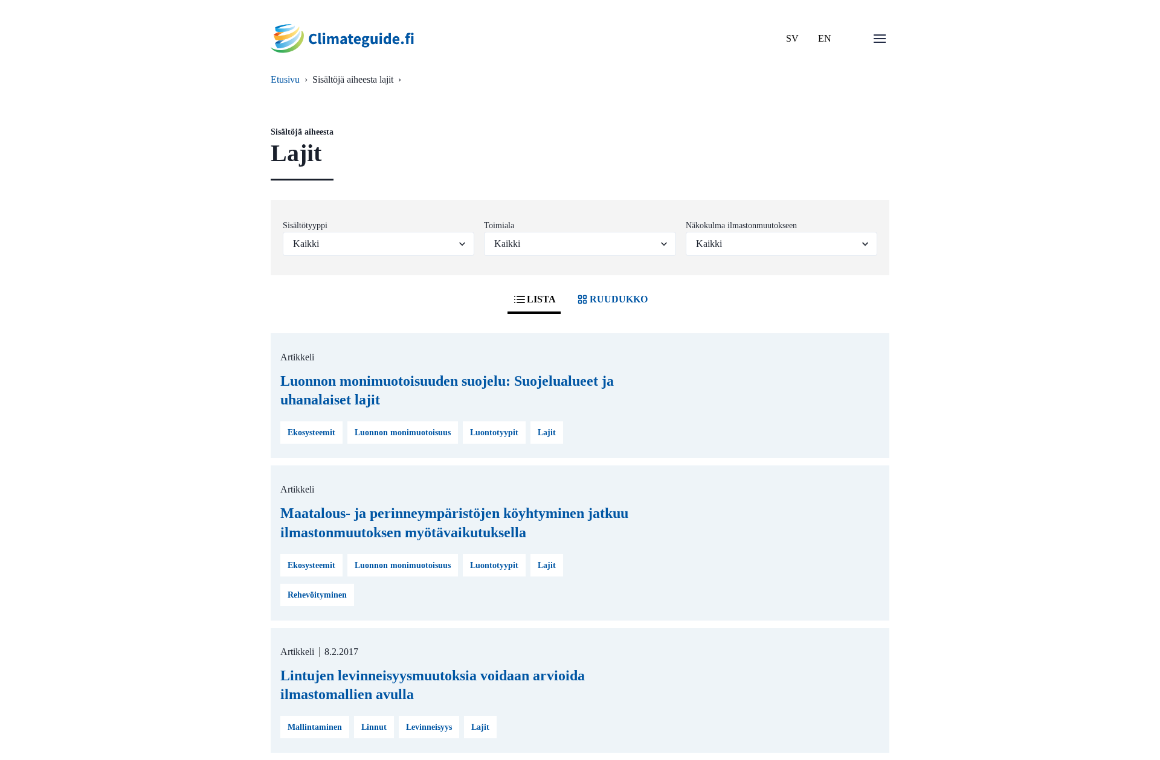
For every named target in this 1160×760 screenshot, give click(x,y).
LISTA (541, 299)
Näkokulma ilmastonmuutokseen (741, 225)
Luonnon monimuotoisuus (403, 432)
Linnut (374, 727)
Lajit (547, 432)
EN (824, 38)
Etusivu (285, 79)
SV (792, 38)
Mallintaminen (315, 727)
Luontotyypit (494, 432)
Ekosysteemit (311, 432)
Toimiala (499, 225)
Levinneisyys (429, 727)
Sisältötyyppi (305, 225)
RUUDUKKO (619, 299)
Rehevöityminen (317, 594)
